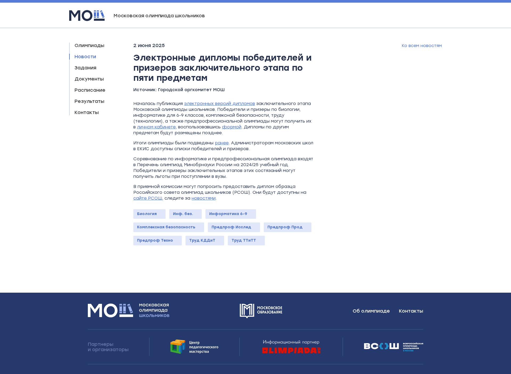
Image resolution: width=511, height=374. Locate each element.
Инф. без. (183, 214)
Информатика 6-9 (228, 214)
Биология (147, 214)
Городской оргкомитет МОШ (191, 89)
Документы (89, 79)
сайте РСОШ (147, 198)
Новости (85, 57)
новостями (204, 198)
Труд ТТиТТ (244, 240)
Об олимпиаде (371, 311)
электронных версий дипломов (219, 103)
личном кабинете (156, 126)
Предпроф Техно (155, 240)
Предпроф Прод (285, 227)
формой (231, 126)
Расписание (90, 90)
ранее (222, 142)
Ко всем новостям (422, 45)
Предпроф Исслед (231, 227)
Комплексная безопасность (166, 227)
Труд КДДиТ (202, 240)
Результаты (89, 101)
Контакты (87, 112)
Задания (85, 68)
